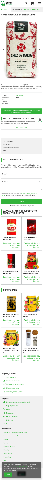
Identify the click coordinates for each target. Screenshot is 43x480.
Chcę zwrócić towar (12, 388)
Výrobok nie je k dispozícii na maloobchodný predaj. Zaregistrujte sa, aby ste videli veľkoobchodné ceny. (21, 111)
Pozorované (10, 413)
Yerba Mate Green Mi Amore (30, 315)
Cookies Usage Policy (20, 466)
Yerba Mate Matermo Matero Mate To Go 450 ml (31, 350)
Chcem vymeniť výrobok (14, 392)
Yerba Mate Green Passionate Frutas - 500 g (11, 350)
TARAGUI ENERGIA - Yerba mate (30, 238)
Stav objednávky (11, 377)
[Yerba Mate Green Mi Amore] (31, 303)
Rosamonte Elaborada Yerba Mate (10, 272)
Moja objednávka (9, 374)
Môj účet (5, 398)
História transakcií (12, 416)
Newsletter (9, 424)
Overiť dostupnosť (21, 127)
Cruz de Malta (19, 95)
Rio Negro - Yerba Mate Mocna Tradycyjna (10, 315)
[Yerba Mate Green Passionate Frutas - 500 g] (11, 337)
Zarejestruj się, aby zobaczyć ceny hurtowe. (11, 245)
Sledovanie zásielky (12, 381)
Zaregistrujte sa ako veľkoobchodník (18, 402)
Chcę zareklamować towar (15, 384)
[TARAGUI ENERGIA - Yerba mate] (31, 227)
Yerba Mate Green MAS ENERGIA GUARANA (31, 272)
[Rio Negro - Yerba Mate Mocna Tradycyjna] (11, 303)
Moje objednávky (12, 406)
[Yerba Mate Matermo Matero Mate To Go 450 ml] (31, 337)
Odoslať (21, 201)
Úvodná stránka (29, 9)
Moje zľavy (10, 420)
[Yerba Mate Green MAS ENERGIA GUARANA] (31, 261)
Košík (8, 409)
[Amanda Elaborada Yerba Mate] (11, 227)
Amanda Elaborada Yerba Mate (9, 238)
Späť (5, 9)
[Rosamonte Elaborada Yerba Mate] (11, 261)
